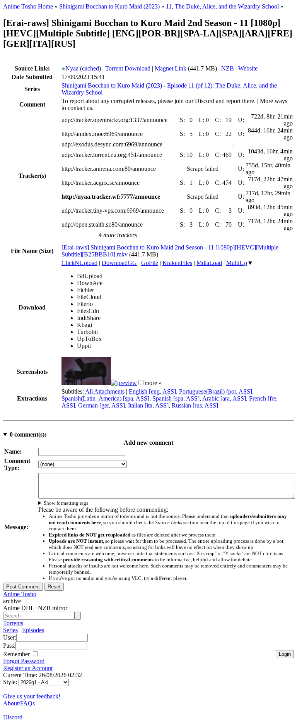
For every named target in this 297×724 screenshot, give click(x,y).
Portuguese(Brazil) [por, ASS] (215, 391)
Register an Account (28, 668)
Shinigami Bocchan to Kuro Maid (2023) (109, 6)
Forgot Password (23, 661)
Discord (12, 717)
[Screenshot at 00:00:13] (86, 383)
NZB (227, 68)
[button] (140, 382)
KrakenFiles (177, 263)
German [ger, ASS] (101, 405)
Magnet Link (170, 68)
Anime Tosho (19, 594)
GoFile (149, 263)
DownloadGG (119, 263)
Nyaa (70, 68)
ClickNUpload (79, 263)
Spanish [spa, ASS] (176, 398)
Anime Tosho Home (28, 6)
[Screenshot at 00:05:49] (124, 383)
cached (90, 68)
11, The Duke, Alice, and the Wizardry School (222, 6)
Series (10, 630)
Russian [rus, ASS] (195, 405)
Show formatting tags (66, 503)
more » (153, 383)
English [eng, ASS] (152, 391)
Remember (17, 654)
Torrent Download (127, 68)
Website (248, 68)
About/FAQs (19, 703)
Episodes (33, 630)
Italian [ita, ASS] (148, 405)
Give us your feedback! (31, 696)
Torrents (13, 623)
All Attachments (105, 391)
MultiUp (236, 263)
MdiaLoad (209, 263)
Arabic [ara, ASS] (224, 398)
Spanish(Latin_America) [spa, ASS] (105, 398)
